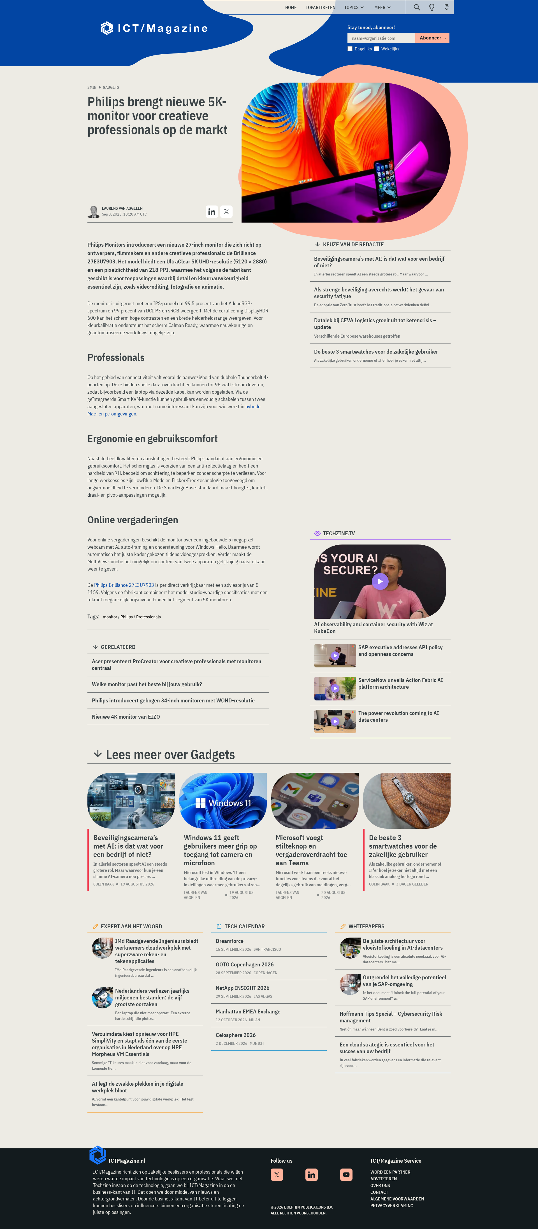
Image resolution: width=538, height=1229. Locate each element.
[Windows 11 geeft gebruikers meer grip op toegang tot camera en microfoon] (223, 801)
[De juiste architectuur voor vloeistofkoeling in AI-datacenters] (350, 951)
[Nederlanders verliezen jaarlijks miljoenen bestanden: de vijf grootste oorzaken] (102, 1004)
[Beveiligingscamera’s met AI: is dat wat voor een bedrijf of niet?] (131, 801)
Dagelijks (363, 49)
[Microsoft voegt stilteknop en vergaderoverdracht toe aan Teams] (315, 801)
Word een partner (390, 1172)
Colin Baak (103, 884)
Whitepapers (366, 926)
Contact (379, 1192)
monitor (110, 617)
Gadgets (111, 87)
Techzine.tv (339, 533)
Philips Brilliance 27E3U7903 (124, 585)
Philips (126, 617)
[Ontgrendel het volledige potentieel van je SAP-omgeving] (350, 987)
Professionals (148, 617)
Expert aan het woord (131, 926)
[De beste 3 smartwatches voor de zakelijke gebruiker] (407, 801)
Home (291, 7)
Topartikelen (320, 7)
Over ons (380, 1185)
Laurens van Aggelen (195, 895)
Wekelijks (390, 49)
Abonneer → (433, 38)
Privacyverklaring (391, 1205)
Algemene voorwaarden (397, 1199)
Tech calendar (245, 926)
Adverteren (383, 1178)
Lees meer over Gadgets (170, 754)
